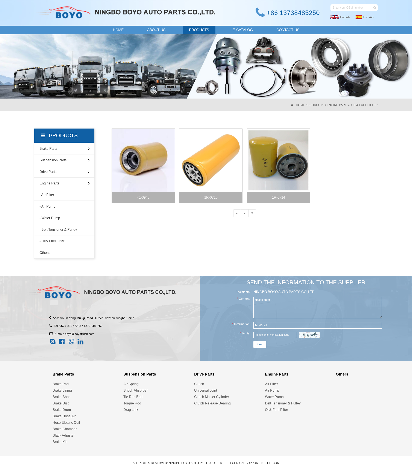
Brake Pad (61, 384)
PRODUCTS (199, 30)
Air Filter (271, 384)
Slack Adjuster (63, 435)
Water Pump (274, 397)
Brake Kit (60, 442)
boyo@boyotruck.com (79, 333)
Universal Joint (205, 390)
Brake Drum (62, 410)
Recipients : (243, 291)
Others (44, 252)
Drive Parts (47, 172)
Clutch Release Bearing (212, 403)
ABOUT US (156, 30)
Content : (244, 298)
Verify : (245, 333)
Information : (241, 324)
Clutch (199, 384)
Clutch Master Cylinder (211, 397)
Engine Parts (338, 105)
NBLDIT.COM (270, 463)
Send (260, 344)
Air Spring (131, 384)
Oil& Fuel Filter (276, 410)
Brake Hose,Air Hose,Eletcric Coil (66, 419)
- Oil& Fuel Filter (51, 241)
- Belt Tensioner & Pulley (58, 229)
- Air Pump (47, 206)
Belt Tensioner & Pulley (283, 403)
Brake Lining (62, 390)
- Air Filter (46, 195)
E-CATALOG (243, 30)
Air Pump (272, 390)
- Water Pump (49, 218)
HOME (118, 30)
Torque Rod (132, 403)
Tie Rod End (132, 397)
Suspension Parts (53, 160)
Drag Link (130, 410)
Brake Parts (48, 148)
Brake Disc (61, 403)
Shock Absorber (135, 390)
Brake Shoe (62, 397)
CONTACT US (287, 30)
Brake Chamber (65, 429)
